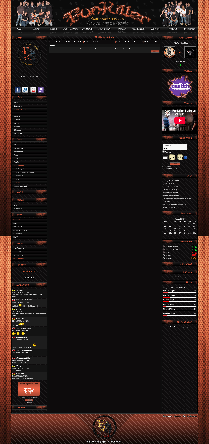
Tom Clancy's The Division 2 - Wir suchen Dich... (55, 42)
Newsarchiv (18, 106)
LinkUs (15, 237)
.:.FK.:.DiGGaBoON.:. (24, 300)
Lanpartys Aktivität (20, 186)
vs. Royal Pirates (172, 246)
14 (185, 228)
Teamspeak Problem (170, 193)
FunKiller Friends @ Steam (24, 172)
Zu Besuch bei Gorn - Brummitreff (121, 42)
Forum (16, 113)
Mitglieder (17, 145)
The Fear (19, 290)
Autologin (168, 152)
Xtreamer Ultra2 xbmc (171, 196)
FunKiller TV (18, 179)
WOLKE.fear (20, 319)
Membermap (18, 152)
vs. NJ (168, 252)
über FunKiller (19, 176)
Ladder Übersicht (20, 252)
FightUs (16, 162)
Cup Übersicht (19, 248)
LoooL (18, 309)
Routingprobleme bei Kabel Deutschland (178, 198)
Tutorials (17, 120)
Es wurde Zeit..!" (169, 207)
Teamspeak (18, 208)
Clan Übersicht (19, 255)
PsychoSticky (21, 337)
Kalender (17, 123)
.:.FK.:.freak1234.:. (23, 358)
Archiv (29, 402)
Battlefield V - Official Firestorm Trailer (91, 42)
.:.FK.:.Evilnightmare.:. (24, 350)
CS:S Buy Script (19, 227)
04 (170, 226)
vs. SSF (168, 255)
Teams (16, 155)
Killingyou (20, 366)
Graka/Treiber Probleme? (172, 187)
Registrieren (168, 166)
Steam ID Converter (20, 230)
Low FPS (166, 201)
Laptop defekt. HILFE (171, 181)
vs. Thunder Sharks (173, 249)
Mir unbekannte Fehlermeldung (174, 204)
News (16, 102)
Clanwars (17, 158)
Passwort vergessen (171, 168)
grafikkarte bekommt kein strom (174, 184)
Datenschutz (18, 133)
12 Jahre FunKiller (143, 42)
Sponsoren (17, 234)
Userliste (17, 126)
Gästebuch (18, 130)
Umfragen (17, 116)
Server (16, 205)
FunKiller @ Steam (21, 169)
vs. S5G (169, 258)
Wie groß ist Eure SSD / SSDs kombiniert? (179, 288)
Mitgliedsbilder (19, 148)
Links (15, 223)
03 (165, 226)
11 (170, 228)
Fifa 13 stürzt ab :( (170, 190)
